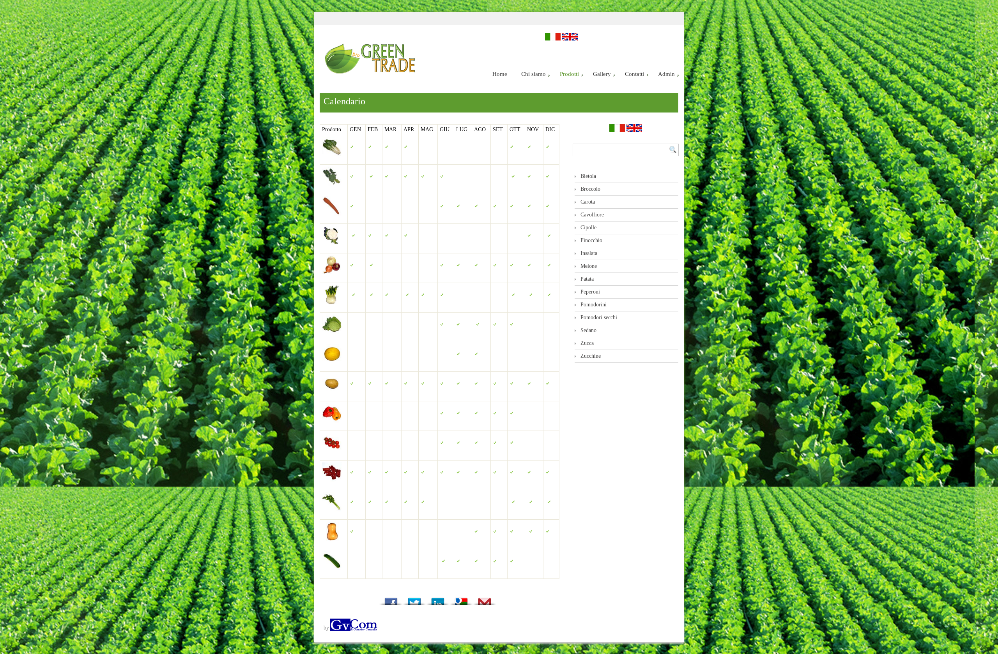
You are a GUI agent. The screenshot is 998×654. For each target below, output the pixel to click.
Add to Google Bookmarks (461, 599)
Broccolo (590, 189)
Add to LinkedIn (437, 599)
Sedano (588, 330)
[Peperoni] (332, 415)
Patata (587, 279)
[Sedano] (332, 504)
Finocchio (591, 240)
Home (499, 74)
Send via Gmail (484, 599)
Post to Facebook (391, 599)
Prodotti (569, 74)
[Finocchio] (332, 297)
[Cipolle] (332, 268)
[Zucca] (332, 534)
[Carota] (332, 208)
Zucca (587, 343)
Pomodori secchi (598, 317)
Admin (666, 74)
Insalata (588, 253)
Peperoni (590, 292)
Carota (587, 202)
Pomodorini (593, 305)
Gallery (602, 74)
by (326, 628)
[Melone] (332, 356)
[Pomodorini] (332, 445)
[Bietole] (332, 149)
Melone (588, 266)
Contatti (634, 74)
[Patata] (332, 386)
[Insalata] (332, 327)
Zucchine (590, 356)
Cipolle (588, 227)
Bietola (588, 176)
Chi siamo (533, 74)
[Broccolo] (332, 179)
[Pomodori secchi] (332, 475)
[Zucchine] (332, 563)
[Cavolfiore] (332, 238)
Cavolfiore (592, 215)
